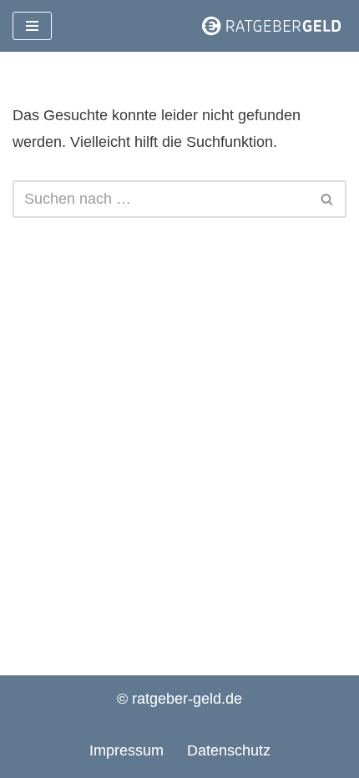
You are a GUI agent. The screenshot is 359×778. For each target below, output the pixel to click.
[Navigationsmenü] (32, 26)
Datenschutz (229, 750)
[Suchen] (327, 199)
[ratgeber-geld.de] (271, 26)
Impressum (126, 750)
